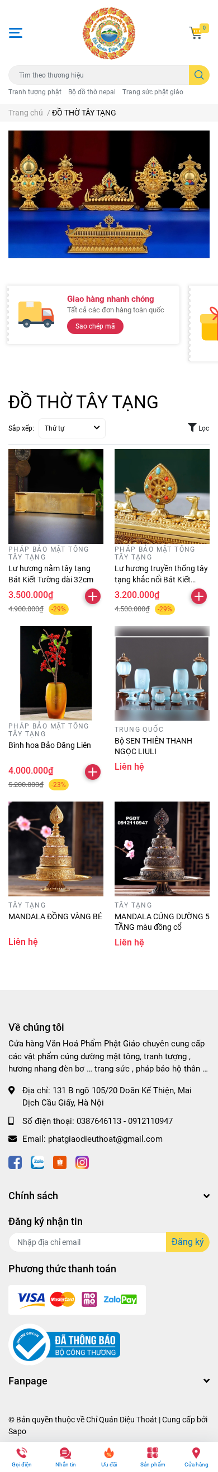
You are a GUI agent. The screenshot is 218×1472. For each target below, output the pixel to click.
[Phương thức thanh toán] (77, 1299)
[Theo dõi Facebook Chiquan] (15, 1162)
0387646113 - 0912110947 (125, 1121)
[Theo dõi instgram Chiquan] (82, 1162)
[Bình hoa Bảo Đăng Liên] (55, 673)
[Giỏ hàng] (195, 33)
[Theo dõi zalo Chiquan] (37, 1162)
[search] (199, 75)
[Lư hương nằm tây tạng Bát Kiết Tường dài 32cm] (55, 496)
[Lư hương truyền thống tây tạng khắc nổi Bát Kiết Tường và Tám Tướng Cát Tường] (162, 496)
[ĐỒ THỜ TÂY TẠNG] (109, 194)
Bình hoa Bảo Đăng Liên (50, 745)
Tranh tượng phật (34, 92)
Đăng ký (188, 1242)
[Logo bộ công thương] (64, 1344)
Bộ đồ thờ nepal (92, 92)
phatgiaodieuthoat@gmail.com (105, 1139)
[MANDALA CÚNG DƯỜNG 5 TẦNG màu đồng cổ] (162, 849)
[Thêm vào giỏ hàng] (93, 596)
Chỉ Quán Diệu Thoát (121, 1419)
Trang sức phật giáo (152, 92)
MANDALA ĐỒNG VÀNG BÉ (55, 916)
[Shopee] (60, 1162)
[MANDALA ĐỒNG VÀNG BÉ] (55, 849)
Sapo (17, 1431)
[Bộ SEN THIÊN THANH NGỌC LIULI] (162, 673)
